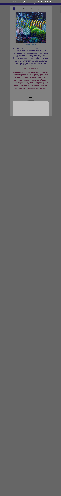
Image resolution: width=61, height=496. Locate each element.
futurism (37, 95)
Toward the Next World (31, 9)
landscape (41, 95)
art (17, 95)
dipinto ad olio (28, 95)
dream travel (33, 95)
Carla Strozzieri (36, 93)
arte (19, 95)
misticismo (45, 95)
